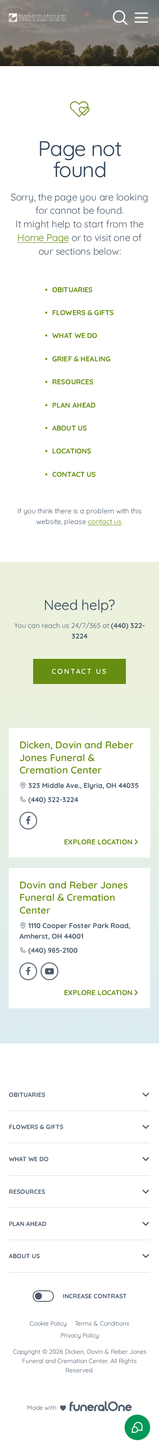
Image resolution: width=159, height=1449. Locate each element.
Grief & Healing (81, 358)
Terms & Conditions (102, 1323)
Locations (71, 450)
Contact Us (74, 474)
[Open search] (120, 17)
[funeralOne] (100, 1406)
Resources (73, 381)
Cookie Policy (48, 1323)
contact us (104, 521)
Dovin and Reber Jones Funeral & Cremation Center (73, 897)
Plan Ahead (74, 405)
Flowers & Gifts (83, 312)
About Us (69, 428)
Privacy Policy (80, 1335)
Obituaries (72, 289)
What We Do (75, 335)
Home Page (43, 237)
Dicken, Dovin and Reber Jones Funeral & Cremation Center (76, 757)
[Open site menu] (141, 17)
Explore (98, 841)
